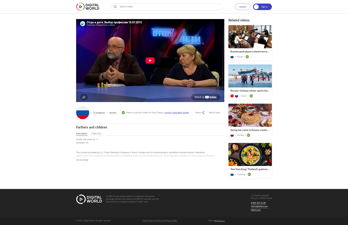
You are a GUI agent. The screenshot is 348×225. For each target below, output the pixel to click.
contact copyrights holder (176, 113)
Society (112, 113)
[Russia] (82, 112)
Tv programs (99, 113)
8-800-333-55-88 (258, 203)
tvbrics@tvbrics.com (259, 206)
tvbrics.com (256, 210)
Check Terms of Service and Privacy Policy (159, 221)
